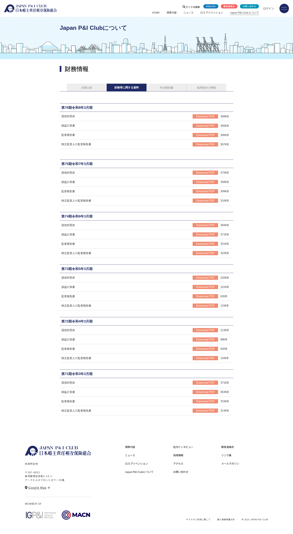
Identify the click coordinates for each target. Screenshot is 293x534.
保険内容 (172, 12)
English (211, 6)
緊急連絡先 (229, 6)
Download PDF (205, 116)
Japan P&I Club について (244, 12)
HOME (156, 12)
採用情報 (178, 455)
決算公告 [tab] (86, 87)
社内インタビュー (183, 447)
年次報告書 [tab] (166, 87)
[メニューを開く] (284, 8)
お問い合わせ (249, 6)
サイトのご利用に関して (198, 519)
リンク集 (226, 455)
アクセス (178, 463)
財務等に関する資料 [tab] (126, 87)
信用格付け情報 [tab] (206, 87)
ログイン (268, 8)
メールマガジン (230, 463)
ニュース (188, 12)
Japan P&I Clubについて (139, 472)
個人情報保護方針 (226, 519)
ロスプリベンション (211, 12)
